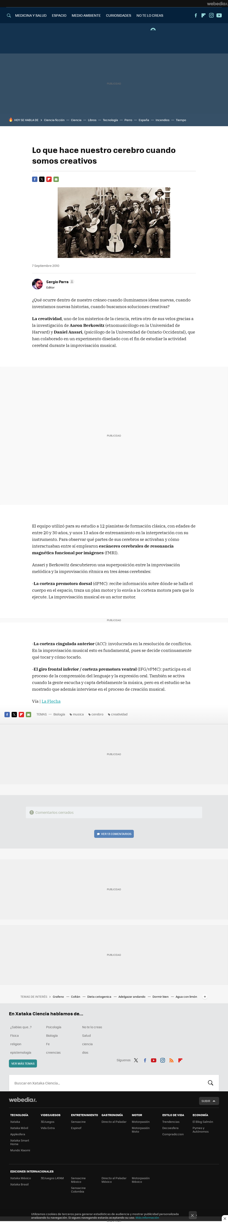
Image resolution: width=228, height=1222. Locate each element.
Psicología (53, 1027)
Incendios (162, 120)
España (144, 120)
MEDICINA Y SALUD (31, 15)
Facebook (195, 15)
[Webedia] (217, 3)
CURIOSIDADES (118, 15)
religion (15, 1044)
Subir (206, 1101)
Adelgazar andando (132, 996)
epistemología (20, 1052)
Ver (116, 834)
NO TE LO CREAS (149, 15)
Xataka (15, 1121)
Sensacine (78, 1121)
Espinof (76, 1128)
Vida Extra (48, 1128)
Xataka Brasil (19, 1184)
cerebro (97, 714)
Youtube (219, 15)
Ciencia (76, 120)
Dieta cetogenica (99, 996)
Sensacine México (78, 1180)
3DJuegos (47, 1121)
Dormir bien (161, 996)
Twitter (42, 179)
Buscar (211, 1083)
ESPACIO (59, 15)
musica (78, 714)
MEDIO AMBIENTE (86, 15)
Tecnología (110, 120)
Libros (92, 120)
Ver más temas (23, 1063)
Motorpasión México (141, 1180)
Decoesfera (170, 1128)
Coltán (76, 996)
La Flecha (51, 701)
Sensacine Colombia (78, 1189)
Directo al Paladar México (114, 1180)
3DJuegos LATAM (52, 1178)
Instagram (211, 15)
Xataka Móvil (19, 1128)
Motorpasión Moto (141, 1129)
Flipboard (203, 15)
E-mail (56, 179)
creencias (53, 1052)
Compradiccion (173, 1134)
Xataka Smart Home (19, 1142)
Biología (59, 714)
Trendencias (170, 1121)
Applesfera (17, 1134)
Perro (128, 120)
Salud (86, 1035)
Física (14, 1035)
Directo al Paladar (114, 1121)
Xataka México (20, 1178)
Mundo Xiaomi (20, 1150)
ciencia (87, 1044)
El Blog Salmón (203, 1121)
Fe (48, 1044)
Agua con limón (186, 996)
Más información (147, 1217)
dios (85, 1052)
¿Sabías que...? (21, 1027)
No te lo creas (92, 1027)
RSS (171, 1059)
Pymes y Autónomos (201, 1129)
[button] (59, 281)
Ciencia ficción (54, 120)
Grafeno (59, 996)
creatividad (119, 714)
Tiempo (181, 120)
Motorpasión (141, 1121)
